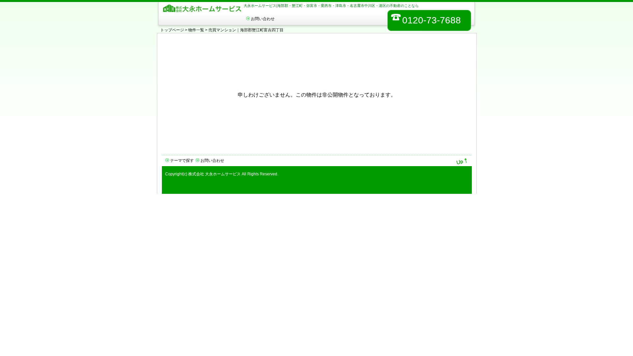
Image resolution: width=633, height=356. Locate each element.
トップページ (172, 30)
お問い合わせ (263, 18)
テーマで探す (182, 160)
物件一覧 (196, 30)
